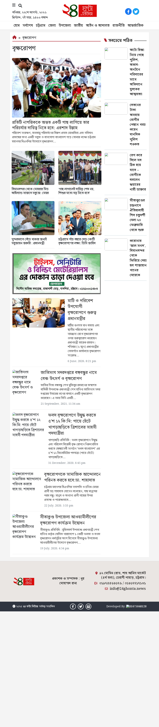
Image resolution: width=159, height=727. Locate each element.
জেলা (52, 26)
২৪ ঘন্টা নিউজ (30, 606)
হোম (17, 26)
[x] (136, 11)
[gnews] (143, 11)
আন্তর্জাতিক (135, 26)
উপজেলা (65, 26)
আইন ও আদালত (98, 26)
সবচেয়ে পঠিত (120, 40)
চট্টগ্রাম (40, 26)
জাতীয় (78, 26)
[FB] (128, 11)
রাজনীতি (118, 26)
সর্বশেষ (28, 26)
